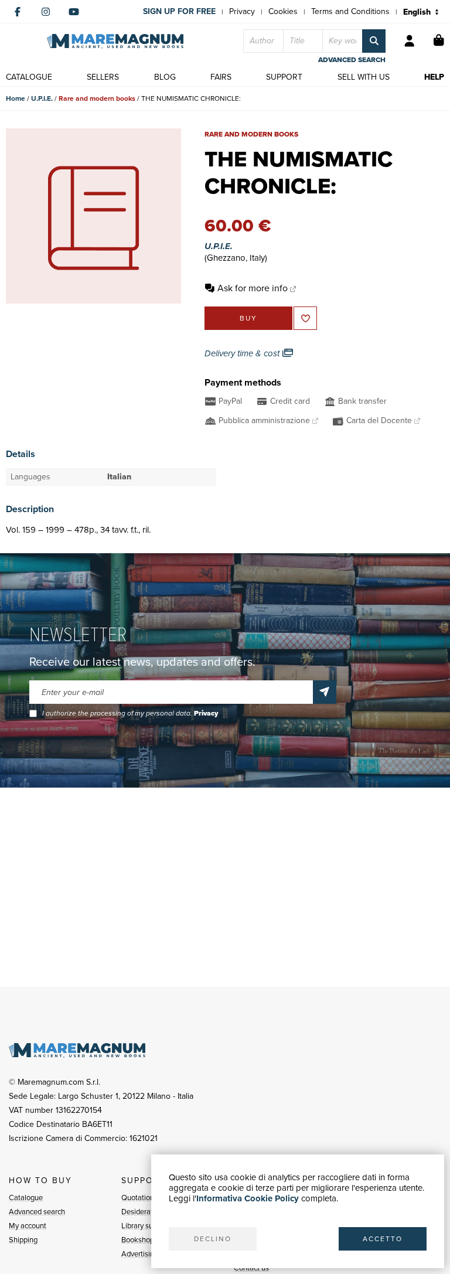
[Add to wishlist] (305, 318)
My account (27, 1225)
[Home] (115, 41)
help (434, 77)
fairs (220, 77)
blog (165, 77)
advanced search (352, 59)
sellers (103, 77)
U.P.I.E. (42, 98)
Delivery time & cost (243, 353)
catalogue (29, 77)
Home (15, 98)
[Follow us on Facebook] (17, 11)
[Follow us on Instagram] (45, 11)
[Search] (374, 41)
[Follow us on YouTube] (74, 11)
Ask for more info (252, 288)
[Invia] (324, 692)
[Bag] (439, 41)
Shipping (23, 1239)
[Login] (409, 41)
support (284, 77)
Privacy (242, 11)
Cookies (283, 11)
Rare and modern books (97, 98)
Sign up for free (179, 11)
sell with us (364, 77)
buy (248, 318)
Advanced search (37, 1211)
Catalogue (26, 1197)
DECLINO (212, 1239)
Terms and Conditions (350, 11)
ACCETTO (383, 1239)
